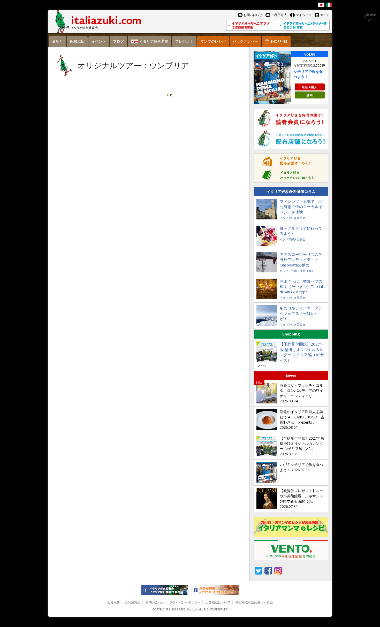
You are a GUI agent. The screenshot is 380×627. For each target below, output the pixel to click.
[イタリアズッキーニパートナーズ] (304, 25)
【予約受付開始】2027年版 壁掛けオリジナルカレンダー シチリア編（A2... (302, 443)
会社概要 (113, 602)
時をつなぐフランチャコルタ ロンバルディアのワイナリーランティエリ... (301, 390)
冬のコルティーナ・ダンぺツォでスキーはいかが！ (301, 313)
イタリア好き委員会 (292, 218)
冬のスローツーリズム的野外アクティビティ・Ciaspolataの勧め (301, 260)
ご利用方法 (132, 602)
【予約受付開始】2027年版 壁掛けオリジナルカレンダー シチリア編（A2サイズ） (302, 352)
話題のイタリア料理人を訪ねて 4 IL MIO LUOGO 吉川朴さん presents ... (302, 417)
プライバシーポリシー (184, 602)
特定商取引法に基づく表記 (254, 602)
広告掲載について (218, 602)
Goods (260, 366)
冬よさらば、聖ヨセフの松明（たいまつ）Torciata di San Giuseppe (302, 287)
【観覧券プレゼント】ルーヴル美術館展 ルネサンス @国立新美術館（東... (301, 496)
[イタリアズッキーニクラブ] (252, 25)
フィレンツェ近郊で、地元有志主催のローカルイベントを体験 (301, 207)
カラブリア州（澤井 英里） (297, 271)
